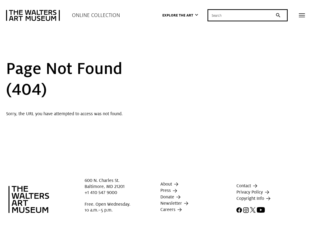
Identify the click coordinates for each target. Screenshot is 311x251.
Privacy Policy (250, 192)
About (166, 184)
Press (166, 190)
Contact (244, 185)
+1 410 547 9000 (101, 192)
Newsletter (171, 203)
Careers (168, 209)
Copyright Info (250, 198)
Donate (167, 197)
